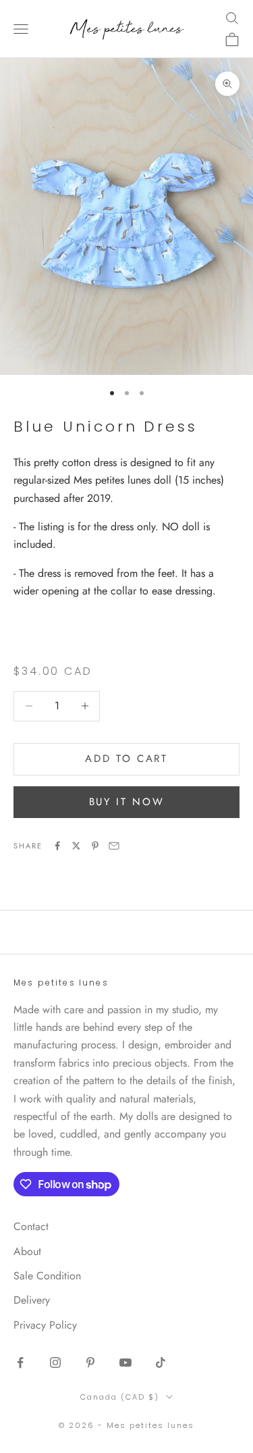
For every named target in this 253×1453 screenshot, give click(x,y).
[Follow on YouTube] (125, 1362)
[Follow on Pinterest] (90, 1362)
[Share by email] (114, 845)
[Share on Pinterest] (95, 845)
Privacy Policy (45, 1325)
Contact (31, 1226)
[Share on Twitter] (76, 845)
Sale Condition (47, 1275)
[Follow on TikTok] (160, 1362)
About (27, 1251)
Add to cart (126, 758)
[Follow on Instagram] (55, 1362)
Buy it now (127, 801)
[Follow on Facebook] (20, 1362)
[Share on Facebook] (57, 845)
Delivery (31, 1300)
